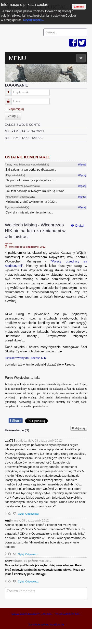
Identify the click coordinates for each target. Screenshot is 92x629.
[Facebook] (73, 43)
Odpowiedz (32, 513)
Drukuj (79, 225)
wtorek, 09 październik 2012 (30, 520)
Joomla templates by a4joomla (46, 624)
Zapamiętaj (16, 109)
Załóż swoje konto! (23, 124)
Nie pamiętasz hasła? (24, 138)
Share (15, 421)
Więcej (82, 164)
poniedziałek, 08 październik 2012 (39, 440)
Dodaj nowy (78, 428)
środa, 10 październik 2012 (33, 561)
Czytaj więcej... (33, 20)
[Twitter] (82, 43)
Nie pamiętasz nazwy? (24, 131)
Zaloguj (13, 116)
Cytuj (21, 513)
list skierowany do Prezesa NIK (25, 358)
